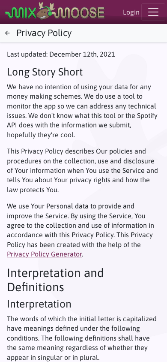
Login (131, 12)
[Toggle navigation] (153, 12)
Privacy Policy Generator (44, 254)
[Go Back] (7, 33)
